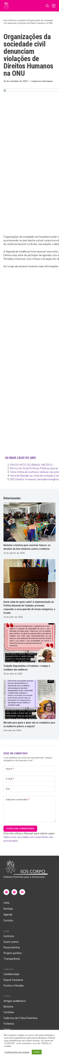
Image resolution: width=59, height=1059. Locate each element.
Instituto (8, 936)
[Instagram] (6, 892)
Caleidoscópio (11, 974)
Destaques (47, 81)
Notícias (8, 909)
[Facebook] (22, 892)
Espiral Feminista (13, 980)
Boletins (8, 1006)
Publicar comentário (20, 828)
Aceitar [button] (37, 1052)
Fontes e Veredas (13, 985)
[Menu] (54, 6)
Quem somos (11, 942)
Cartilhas (8, 1012)
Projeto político (12, 953)
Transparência (11, 959)
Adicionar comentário (17, 799)
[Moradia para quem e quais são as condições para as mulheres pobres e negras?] (29, 699)
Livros (6, 1029)
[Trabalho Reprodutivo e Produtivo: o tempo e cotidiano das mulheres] (29, 642)
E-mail (10, 778)
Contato (8, 920)
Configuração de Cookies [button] (17, 1052)
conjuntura (36, 81)
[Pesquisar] (47, 5)
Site (8, 788)
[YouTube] (14, 892)
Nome (10, 768)
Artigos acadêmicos (14, 1001)
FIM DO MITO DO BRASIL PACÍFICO (31, 465)
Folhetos (8, 1023)
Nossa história (11, 947)
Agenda (7, 914)
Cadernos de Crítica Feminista (20, 1018)
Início (6, 903)
